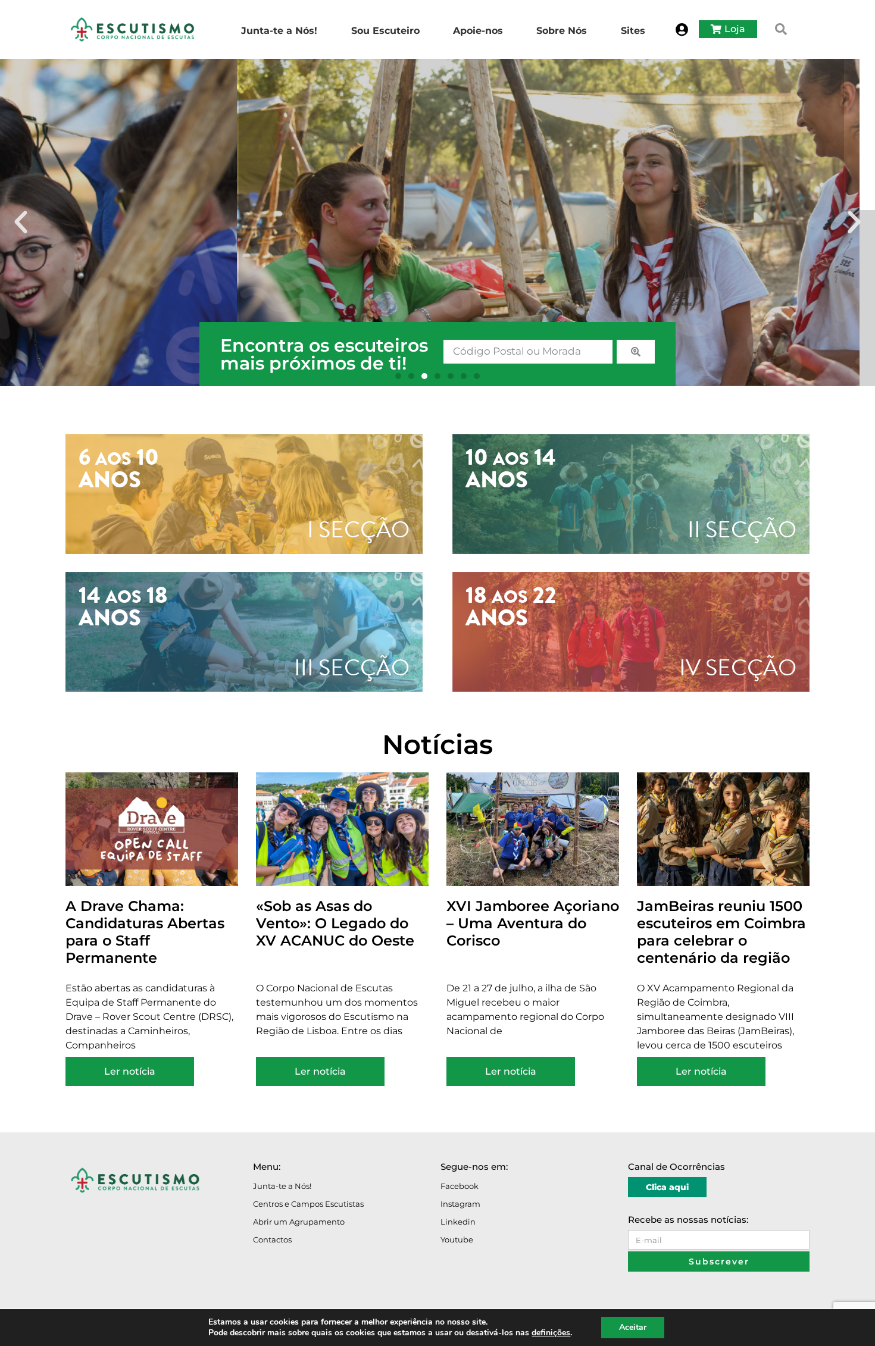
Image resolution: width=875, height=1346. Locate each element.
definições (551, 1333)
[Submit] (636, 352)
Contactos (272, 1239)
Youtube (456, 1239)
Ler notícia (129, 1071)
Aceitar (632, 1327)
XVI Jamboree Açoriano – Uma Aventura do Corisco (532, 923)
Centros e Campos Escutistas (308, 1204)
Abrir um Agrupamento (299, 1221)
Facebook (459, 1186)
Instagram (460, 1204)
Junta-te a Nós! (282, 1186)
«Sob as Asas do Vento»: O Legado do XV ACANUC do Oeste (335, 923)
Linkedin (458, 1221)
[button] (781, 29)
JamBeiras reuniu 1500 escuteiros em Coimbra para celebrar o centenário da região (721, 931)
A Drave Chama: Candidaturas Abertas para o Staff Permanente (144, 931)
